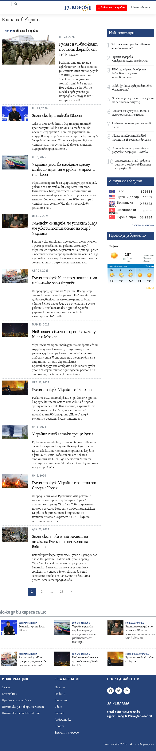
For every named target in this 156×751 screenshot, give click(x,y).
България (61, 700)
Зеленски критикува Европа (57, 116)
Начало (9, 30)
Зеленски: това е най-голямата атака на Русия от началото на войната (60, 542)
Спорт (59, 726)
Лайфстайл (63, 719)
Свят (127, 654)
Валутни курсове (67, 732)
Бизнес (59, 713)
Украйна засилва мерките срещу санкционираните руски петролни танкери (63, 169)
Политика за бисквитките (21, 713)
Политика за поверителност (23, 706)
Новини (60, 694)
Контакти (10, 694)
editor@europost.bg (127, 711)
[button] (16, 4)
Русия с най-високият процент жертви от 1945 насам (78, 49)
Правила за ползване (16, 700)
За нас (6, 687)
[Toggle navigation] (5, 7)
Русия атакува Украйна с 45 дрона (62, 390)
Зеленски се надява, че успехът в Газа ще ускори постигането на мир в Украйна (64, 228)
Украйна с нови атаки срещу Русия (62, 434)
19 (61, 592)
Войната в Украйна (28, 623)
